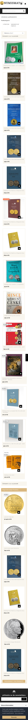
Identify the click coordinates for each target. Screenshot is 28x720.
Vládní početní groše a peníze (12, 315)
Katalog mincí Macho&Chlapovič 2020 (14, 159)
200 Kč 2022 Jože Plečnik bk (11, 548)
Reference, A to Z (14, 33)
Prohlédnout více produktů (13, 681)
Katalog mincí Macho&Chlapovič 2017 (14, 128)
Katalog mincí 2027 (9, 475)
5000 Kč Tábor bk (8, 517)
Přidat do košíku (19, 61)
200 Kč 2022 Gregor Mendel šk (12, 642)
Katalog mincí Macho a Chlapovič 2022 (14, 190)
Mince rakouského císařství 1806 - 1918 (14, 346)
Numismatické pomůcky (13, 25)
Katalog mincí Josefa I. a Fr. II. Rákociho (14, 65)
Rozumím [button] (14, 717)
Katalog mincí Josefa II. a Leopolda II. (14, 284)
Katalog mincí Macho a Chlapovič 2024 (14, 253)
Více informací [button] (19, 713)
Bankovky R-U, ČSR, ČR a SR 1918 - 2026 (14, 443)
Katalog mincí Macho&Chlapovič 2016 (14, 96)
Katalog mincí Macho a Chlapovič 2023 (14, 221)
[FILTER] (27, 360)
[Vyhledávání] (24, 11)
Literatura (5, 24)
